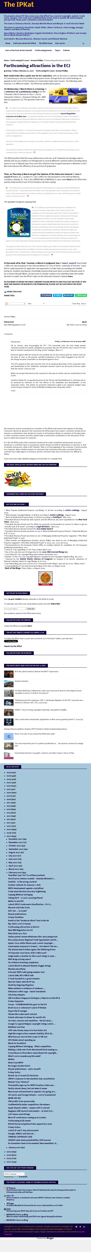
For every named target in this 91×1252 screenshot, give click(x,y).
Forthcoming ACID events (19, 1121)
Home (7, 43)
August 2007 (15, 853)
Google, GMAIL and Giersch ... (22, 1134)
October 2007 (15, 846)
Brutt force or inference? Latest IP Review (27, 1008)
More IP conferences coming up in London (27, 1118)
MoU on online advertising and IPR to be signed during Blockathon (34, 1217)
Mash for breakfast (17, 1043)
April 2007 (14, 866)
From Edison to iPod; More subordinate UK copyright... (33, 1053)
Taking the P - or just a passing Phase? (25, 898)
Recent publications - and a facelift (24, 1069)
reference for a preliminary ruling (22, 92)
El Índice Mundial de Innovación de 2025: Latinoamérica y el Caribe (35, 1205)
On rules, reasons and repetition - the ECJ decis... (30, 1021)
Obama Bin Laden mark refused (22, 1014)
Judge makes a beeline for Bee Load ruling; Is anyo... (32, 956)
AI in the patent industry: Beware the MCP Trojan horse (36, 672)
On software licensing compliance (23, 963)
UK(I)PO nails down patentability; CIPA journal (29, 1140)
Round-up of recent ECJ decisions (23, 1076)
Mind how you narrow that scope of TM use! (27, 1037)
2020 (9, 793)
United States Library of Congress (36, 559)
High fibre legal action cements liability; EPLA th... (31, 1034)
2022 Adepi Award (44, 529)
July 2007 (13, 856)
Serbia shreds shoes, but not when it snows (27, 1089)
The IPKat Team (45, 43)
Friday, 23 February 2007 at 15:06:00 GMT (70, 341)
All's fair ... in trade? (17, 911)
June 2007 (13, 859)
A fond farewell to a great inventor (24, 979)
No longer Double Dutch (19, 1066)
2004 (9, 1158)
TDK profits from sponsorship (21, 1101)
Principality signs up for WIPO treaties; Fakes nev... (31, 1085)
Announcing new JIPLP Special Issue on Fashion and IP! (30, 1211)
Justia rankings (72, 510)
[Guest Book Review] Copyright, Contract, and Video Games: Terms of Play (44, 753)
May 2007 (13, 863)
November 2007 (16, 843)
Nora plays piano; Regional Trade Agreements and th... (33, 940)
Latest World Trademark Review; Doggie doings (29, 966)
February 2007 (15, 873)
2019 (9, 796)
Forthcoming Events (43, 50)
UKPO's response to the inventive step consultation (31, 1079)
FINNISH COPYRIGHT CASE (20, 1137)
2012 (9, 819)
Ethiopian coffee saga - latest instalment (27, 992)
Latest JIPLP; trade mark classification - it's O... (30, 905)
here (69, 180)
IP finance (11, 1188)
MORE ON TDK (14, 1098)
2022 (9, 786)
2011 (9, 823)
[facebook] (76, 1227)
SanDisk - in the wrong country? (22, 882)
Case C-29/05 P (69, 263)
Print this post (14, 292)
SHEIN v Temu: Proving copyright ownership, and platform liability (41, 710)
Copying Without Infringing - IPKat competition (29, 1047)
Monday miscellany (16, 969)
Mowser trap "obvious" (18, 1082)
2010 (9, 826)
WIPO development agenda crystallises (26, 888)
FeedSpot (57, 517)
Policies (66, 50)
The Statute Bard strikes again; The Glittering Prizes (31, 950)
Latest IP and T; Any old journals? (23, 1131)
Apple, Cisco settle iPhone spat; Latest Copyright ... (31, 943)
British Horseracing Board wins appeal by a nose (30, 1124)
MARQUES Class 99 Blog (17, 1220)
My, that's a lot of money (19, 924)
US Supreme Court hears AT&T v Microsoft (27, 953)
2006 (9, 1152)
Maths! (11, 1059)
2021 (9, 789)
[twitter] (80, 1227)
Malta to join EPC (16, 901)
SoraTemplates (60, 1232)
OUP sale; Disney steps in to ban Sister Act (27, 1031)
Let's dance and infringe (19, 1114)
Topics (57, 50)
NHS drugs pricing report (19, 959)
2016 (9, 806)
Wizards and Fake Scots (19, 908)
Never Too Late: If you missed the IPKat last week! (35, 734)
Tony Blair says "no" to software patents (26, 875)
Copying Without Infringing (20, 895)
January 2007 (15, 1148)
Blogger (50, 1238)
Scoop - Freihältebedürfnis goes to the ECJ (27, 1005)
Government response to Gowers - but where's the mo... (33, 947)
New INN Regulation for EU (20, 930)
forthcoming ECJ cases (19, 61)
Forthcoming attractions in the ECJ (23, 927)
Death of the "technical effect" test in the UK (28, 921)
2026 (9, 773)
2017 (9, 803)
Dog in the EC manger (17, 1011)
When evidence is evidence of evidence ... (26, 989)
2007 (9, 836)
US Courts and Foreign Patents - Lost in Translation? (32, 1095)
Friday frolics (14, 1072)
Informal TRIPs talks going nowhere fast (26, 972)
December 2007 (16, 839)
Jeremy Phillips (37, 61)
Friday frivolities (15, 917)
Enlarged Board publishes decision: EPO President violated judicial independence (35, 729)
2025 (9, 776)
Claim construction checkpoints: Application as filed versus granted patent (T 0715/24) (49, 720)
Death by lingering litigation (21, 985)
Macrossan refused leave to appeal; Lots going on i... (32, 1092)
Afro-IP (10, 1196)
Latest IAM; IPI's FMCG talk (21, 976)
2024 (9, 779)
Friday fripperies (16, 1001)
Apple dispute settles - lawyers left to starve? (29, 1108)
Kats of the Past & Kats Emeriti (18, 50)
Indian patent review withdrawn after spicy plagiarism (32, 937)
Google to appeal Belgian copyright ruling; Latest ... (31, 1024)
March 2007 (14, 869)
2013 (9, 816)
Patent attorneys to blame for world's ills (27, 1017)
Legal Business (43, 527)
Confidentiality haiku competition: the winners (29, 1105)
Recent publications (17, 914)
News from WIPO (15, 1063)
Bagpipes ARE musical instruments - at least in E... (31, 1111)
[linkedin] (84, 1227)
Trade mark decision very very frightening (27, 892)
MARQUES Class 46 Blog (17, 1215)
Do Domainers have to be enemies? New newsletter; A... (33, 1143)
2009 (9, 830)
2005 (9, 1155)
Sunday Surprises (21, 681)
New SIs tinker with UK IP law (21, 982)
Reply (13, 390)
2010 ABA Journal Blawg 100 (55, 552)
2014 (9, 813)
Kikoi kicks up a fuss (17, 934)
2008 (9, 833)
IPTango (10, 1204)
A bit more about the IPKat (24, 43)
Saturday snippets (16, 995)
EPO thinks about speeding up (21, 1040)
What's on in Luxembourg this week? (24, 1056)
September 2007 (16, 849)
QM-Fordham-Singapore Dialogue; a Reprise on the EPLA (34, 998)
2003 (9, 1162)
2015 (9, 809)
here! (82, 24)
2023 (9, 783)
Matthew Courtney (16, 1027)
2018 (9, 799)
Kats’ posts (60, 43)
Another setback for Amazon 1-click (24, 885)
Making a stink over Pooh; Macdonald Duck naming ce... (33, 1050)
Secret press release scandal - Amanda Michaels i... (31, 879)
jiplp (9, 1209)
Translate (23, 1177)
